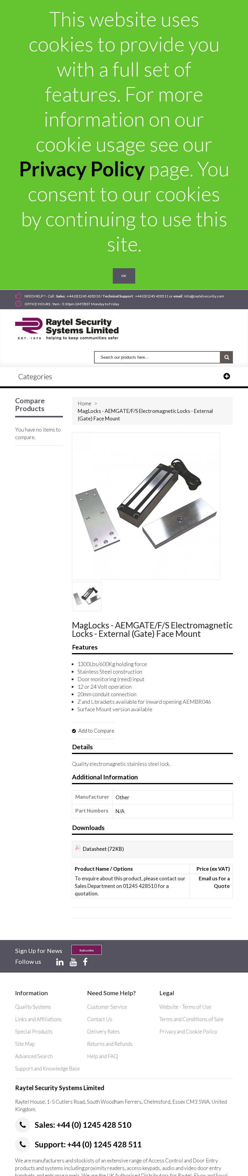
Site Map (25, 1044)
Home (84, 403)
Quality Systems (33, 1007)
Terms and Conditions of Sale (191, 1019)
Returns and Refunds (109, 1044)
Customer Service (107, 1007)
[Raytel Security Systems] (74, 326)
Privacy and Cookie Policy (188, 1031)
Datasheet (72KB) (103, 849)
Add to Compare (95, 731)
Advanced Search (34, 1056)
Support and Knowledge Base (47, 1068)
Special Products (34, 1031)
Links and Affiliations (38, 1019)
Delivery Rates (103, 1031)
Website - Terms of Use (185, 1007)
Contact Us (99, 1019)
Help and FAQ (102, 1056)
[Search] (226, 357)
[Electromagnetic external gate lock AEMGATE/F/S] (87, 596)
